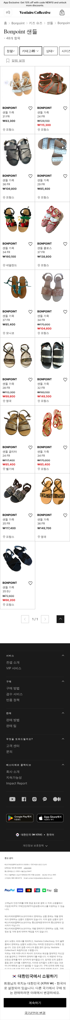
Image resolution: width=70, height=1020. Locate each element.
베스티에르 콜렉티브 (18, 764)
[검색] (8, 12)
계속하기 (35, 1002)
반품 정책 (13, 700)
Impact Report (16, 783)
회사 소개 (13, 772)
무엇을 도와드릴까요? (19, 739)
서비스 (10, 655)
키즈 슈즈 (36, 23)
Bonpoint (18, 23)
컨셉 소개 (13, 662)
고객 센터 (13, 746)
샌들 (50, 23)
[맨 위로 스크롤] (60, 619)
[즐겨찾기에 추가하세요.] (30, 108)
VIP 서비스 (13, 668)
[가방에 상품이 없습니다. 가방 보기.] (62, 12)
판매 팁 (11, 726)
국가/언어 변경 (35, 1012)
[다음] (45, 619)
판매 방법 (13, 720)
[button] (62, 12)
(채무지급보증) (33, 906)
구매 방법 (13, 688)
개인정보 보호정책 (33, 845)
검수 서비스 (14, 694)
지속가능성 (14, 777)
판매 (9, 713)
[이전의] (25, 619)
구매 (9, 681)
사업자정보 (28, 868)
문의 (9, 751)
